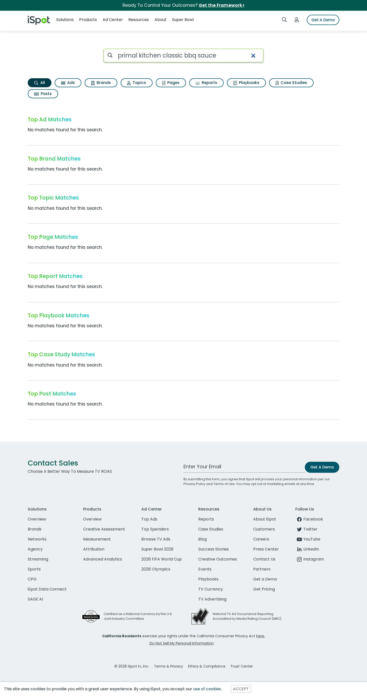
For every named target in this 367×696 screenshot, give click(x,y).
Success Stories (213, 549)
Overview (37, 519)
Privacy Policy (194, 484)
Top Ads (149, 519)
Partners (261, 569)
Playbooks (248, 83)
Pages (173, 83)
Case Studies (293, 83)
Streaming (38, 559)
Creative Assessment (104, 529)
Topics (139, 83)
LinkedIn (311, 549)
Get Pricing (264, 589)
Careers (261, 539)
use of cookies (207, 689)
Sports (34, 569)
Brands (103, 83)
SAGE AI (35, 599)
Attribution (93, 549)
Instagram (313, 559)
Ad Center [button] (113, 19)
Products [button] (88, 19)
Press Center (266, 549)
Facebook (313, 519)
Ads (70, 83)
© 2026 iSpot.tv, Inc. (131, 666)
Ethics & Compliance (206, 666)
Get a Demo (265, 579)
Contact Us (264, 559)
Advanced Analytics (102, 559)
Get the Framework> (222, 5)
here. (260, 636)
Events (204, 569)
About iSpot (264, 519)
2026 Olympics (155, 569)
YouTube (311, 539)
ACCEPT (241, 689)
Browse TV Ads (155, 539)
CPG (32, 579)
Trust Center (241, 666)
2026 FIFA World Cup (161, 559)
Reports (209, 83)
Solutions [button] (65, 19)
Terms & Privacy (168, 666)
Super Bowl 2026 (157, 549)
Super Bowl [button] (183, 19)
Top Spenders (155, 529)
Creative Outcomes (217, 559)
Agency (35, 549)
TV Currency (210, 589)
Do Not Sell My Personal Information (182, 643)
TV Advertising (212, 599)
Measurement (97, 539)
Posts (46, 93)
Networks (37, 539)
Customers (264, 529)
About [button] (161, 19)
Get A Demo (323, 20)
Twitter (310, 529)
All (42, 83)
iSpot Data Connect (47, 589)
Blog (202, 539)
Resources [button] (138, 19)
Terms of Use (224, 484)
